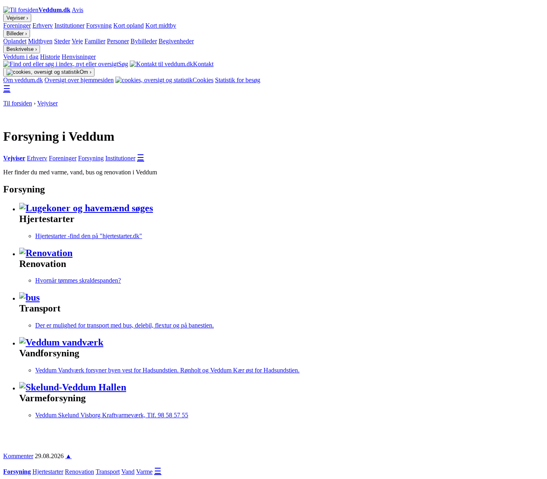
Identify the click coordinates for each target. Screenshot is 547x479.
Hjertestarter (47, 471)
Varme (144, 471)
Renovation (79, 471)
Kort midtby (160, 25)
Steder (62, 41)
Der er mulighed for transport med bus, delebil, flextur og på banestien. (124, 325)
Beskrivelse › (21, 49)
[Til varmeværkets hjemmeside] (72, 387)
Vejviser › (17, 18)
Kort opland (128, 25)
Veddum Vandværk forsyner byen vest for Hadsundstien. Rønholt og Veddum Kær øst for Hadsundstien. (167, 370)
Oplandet (14, 41)
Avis (77, 9)
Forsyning (99, 25)
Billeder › (16, 33)
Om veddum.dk (23, 80)
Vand (128, 471)
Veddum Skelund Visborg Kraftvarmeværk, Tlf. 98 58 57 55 (111, 415)
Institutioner (69, 25)
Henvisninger (79, 56)
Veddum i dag (20, 56)
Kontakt (203, 64)
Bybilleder (144, 41)
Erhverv (42, 25)
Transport (108, 471)
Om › (85, 72)
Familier (94, 41)
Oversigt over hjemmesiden (79, 80)
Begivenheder (176, 41)
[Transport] (29, 297)
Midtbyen (40, 41)
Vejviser (47, 103)
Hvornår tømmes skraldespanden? (78, 280)
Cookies (203, 80)
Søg (123, 64)
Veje (77, 41)
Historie (50, 56)
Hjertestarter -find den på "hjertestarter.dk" (88, 235)
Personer (118, 41)
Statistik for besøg (237, 80)
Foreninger (17, 25)
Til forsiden (17, 103)
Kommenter (18, 456)
